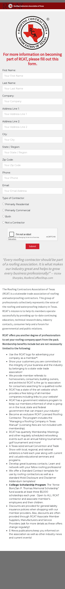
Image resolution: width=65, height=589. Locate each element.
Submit (32, 246)
